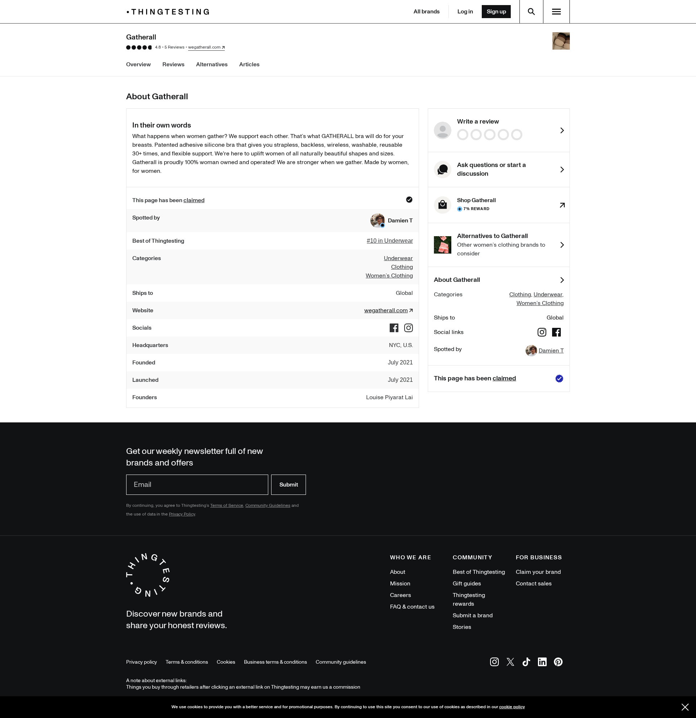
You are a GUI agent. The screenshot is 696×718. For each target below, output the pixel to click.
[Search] (531, 11)
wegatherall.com (204, 47)
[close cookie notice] (685, 707)
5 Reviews (175, 47)
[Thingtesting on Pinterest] (558, 663)
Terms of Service (226, 505)
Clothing (520, 295)
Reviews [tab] (173, 64)
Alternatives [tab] (212, 64)
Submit (288, 485)
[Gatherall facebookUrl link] (394, 327)
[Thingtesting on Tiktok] (526, 663)
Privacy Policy (182, 514)
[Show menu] (556, 11)
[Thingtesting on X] (510, 663)
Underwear (548, 295)
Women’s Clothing (540, 303)
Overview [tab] (138, 64)
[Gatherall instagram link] (408, 327)
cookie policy (512, 707)
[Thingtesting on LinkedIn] (542, 663)
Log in (465, 12)
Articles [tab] (249, 64)
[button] (391, 220)
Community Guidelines (267, 505)
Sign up (496, 12)
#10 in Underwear (390, 241)
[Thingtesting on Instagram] (494, 663)
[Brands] (169, 11)
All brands (427, 12)
